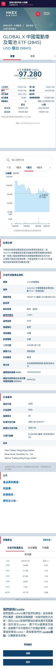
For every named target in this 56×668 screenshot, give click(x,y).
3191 (7, 576)
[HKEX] (16, 14)
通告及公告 (9, 500)
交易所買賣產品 (15, 547)
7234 (7, 582)
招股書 (7, 488)
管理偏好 (28, 644)
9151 (7, 587)
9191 (7, 571)
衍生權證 (32, 547)
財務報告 (8, 494)
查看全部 (46, 540)
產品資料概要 (11, 482)
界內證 (28, 554)
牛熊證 (45, 547)
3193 (7, 565)
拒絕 (28, 653)
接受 (28, 662)
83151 (7, 592)
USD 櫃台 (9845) (17, 48)
